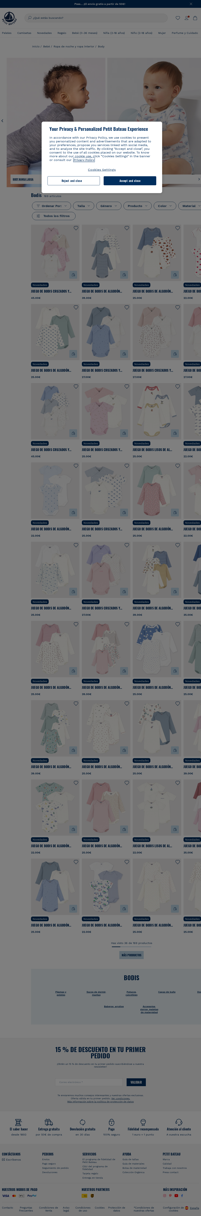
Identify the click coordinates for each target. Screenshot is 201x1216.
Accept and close (130, 181)
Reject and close (72, 181)
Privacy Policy (84, 160)
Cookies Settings (102, 170)
